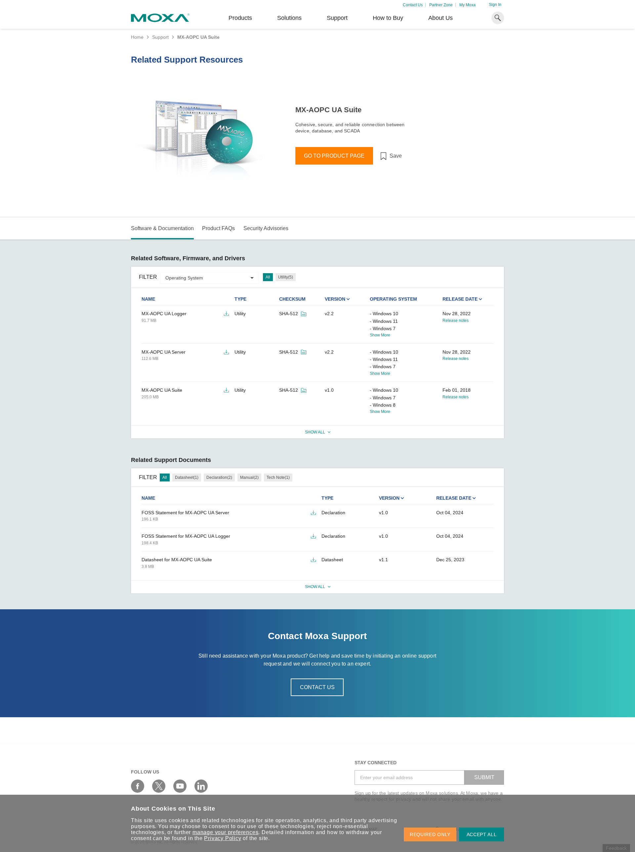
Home (137, 37)
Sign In (495, 5)
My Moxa (467, 5)
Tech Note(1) (278, 477)
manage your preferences (225, 832)
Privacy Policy (222, 838)
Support (337, 18)
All (268, 277)
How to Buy (388, 18)
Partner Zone (441, 5)
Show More (380, 335)
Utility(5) (285, 277)
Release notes (456, 320)
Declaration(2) (219, 477)
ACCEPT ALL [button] (482, 834)
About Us (440, 18)
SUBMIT (484, 777)
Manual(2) (249, 477)
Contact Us (413, 5)
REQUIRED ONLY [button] (430, 834)
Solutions (289, 18)
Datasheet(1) (186, 477)
